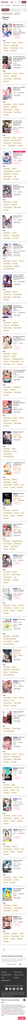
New (2, 5)
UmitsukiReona (17, 64)
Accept (22, 1018)
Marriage (6, 48)
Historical (21, 605)
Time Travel (6, 235)
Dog (17, 129)
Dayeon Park (16, 595)
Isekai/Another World (16, 140)
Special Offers (16, 5)
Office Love (6, 356)
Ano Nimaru (21, 377)
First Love (21, 261)
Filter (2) (5, 9)
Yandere (17, 109)
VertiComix (16, 484)
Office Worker (7, 359)
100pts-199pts (17, 78)
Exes (20, 815)
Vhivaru (20, 219)
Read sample (17, 67)
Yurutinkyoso (21, 312)
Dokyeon (20, 593)
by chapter (13, 50)
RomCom (21, 73)
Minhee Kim (21, 500)
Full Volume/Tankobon (9, 268)
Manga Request (5, 980)
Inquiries (16, 977)
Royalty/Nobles (14, 45)
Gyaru (12, 700)
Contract (13, 356)
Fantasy (14, 42)
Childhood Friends (8, 109)
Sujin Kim (20, 804)
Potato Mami (21, 281)
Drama (20, 877)
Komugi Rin (21, 92)
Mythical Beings (7, 482)
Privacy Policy (18, 972)
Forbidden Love (7, 294)
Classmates (14, 76)
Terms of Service (19, 975)
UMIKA (19, 532)
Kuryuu (20, 160)
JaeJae (20, 833)
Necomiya (20, 686)
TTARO (20, 773)
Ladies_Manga (7, 232)
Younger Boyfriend (15, 756)
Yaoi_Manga (6, 448)
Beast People (7, 669)
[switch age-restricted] (11, 2)
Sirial (19, 469)
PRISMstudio (16, 34)
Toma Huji (20, 560)
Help (2, 977)
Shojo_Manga (7, 42)
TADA (19, 127)
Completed (16, 266)
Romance (21, 42)
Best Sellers (8, 5)
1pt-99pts (6, 50)
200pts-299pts (16, 297)
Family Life (6, 45)
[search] (15, 2)
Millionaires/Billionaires (18, 359)
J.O (19, 343)
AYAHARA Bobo (21, 32)
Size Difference (14, 325)
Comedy (15, 202)
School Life (6, 76)
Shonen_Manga (7, 73)
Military (15, 451)
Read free (17, 37)
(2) (19, 29)
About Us (4, 972)
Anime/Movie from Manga (10, 638)
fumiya (20, 191)
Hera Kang (16, 805)
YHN (21, 343)
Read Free (23, 5)
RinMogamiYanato (18, 409)
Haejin (19, 437)
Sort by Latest (15, 9)
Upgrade (13, 487)
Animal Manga (15, 636)
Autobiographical (8, 908)
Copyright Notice (6, 975)
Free (22, 48)
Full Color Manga (14, 48)
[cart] (19, 2)
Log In (24, 2)
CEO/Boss (6, 361)
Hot (14, 364)
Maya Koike (16, 252)
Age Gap (21, 754)
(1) (19, 435)
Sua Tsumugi (21, 250)
